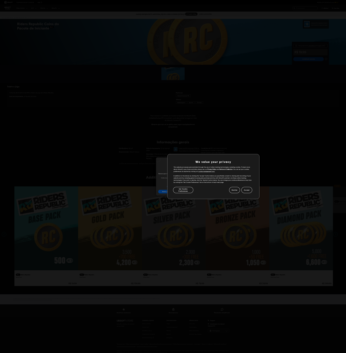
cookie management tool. (206, 171)
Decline (234, 190)
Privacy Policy (211, 169)
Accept (247, 190)
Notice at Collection (226, 169)
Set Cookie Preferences (183, 190)
